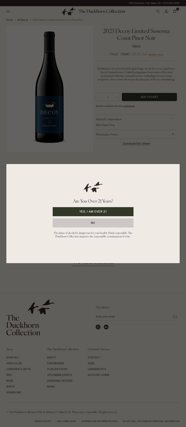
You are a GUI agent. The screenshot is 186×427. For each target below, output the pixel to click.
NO (93, 222)
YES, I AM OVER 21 (93, 211)
